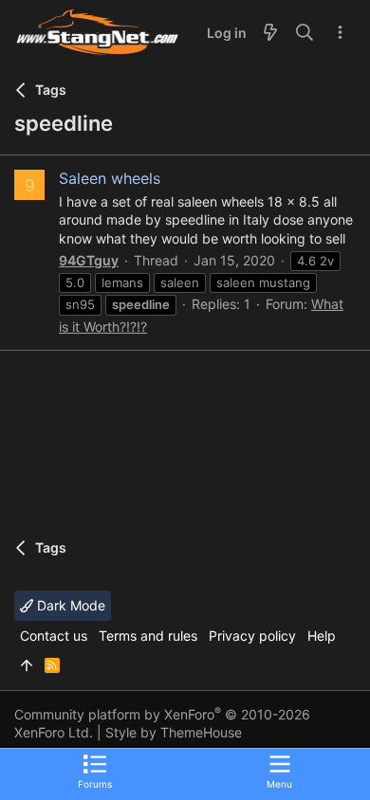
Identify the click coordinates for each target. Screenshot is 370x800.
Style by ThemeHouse (173, 732)
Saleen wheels (109, 178)
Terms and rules (148, 635)
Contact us (53, 635)
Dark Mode (69, 605)
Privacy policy (252, 635)
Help (321, 635)
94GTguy (89, 260)
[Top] (26, 665)
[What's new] (270, 33)
